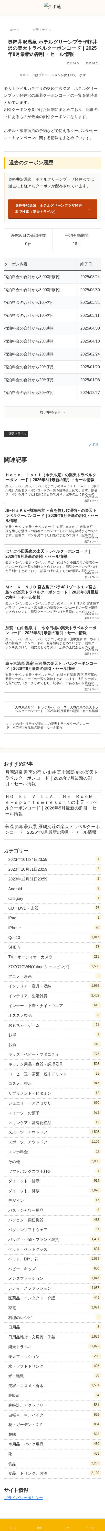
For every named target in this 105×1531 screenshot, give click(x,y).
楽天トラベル (17, 433)
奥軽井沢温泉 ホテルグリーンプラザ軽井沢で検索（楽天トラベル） (48, 208)
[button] (95, 952)
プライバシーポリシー (23, 1498)
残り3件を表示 (50, 412)
